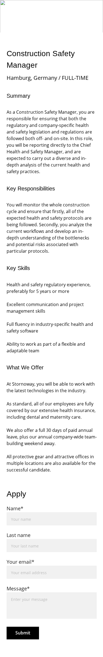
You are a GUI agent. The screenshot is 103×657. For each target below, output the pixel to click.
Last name (18, 535)
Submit (22, 633)
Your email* (20, 561)
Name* (15, 508)
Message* (18, 588)
